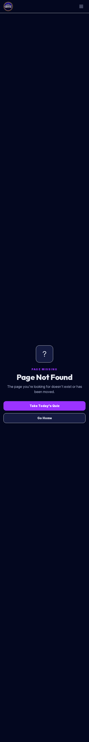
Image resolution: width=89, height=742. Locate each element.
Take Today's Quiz (45, 406)
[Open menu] (81, 6)
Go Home (44, 418)
